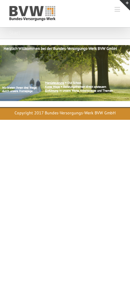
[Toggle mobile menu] (118, 9)
